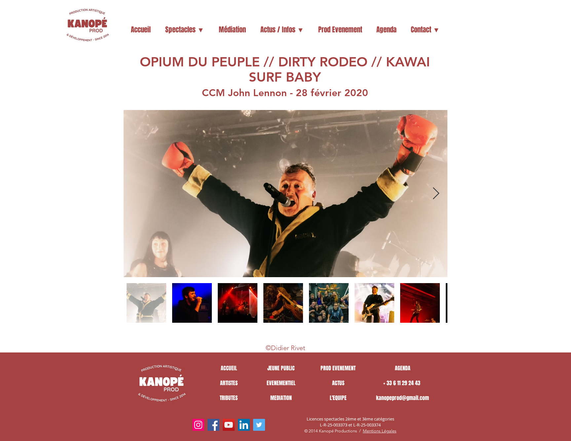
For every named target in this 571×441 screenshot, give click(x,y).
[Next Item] (436, 193)
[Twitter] (259, 425)
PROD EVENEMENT (338, 368)
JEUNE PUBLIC (281, 368)
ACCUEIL (229, 368)
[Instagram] (198, 425)
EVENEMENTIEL (281, 383)
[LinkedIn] (244, 425)
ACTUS (338, 383)
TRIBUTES (229, 398)
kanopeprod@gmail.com (402, 398)
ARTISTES (229, 383)
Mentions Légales (380, 430)
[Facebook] (213, 425)
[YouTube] (229, 425)
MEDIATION (281, 398)
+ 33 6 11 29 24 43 (402, 383)
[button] (184, 29)
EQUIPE (340, 398)
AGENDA (402, 368)
